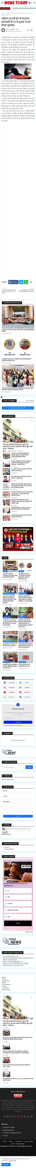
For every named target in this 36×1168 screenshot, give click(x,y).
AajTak (4, 982)
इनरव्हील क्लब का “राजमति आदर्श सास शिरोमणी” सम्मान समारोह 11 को (17, 359)
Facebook (14, 282)
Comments (9, 849)
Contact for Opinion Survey (12, 1133)
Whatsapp (26, 282)
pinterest (27, 692)
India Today (5, 981)
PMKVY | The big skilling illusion (12, 962)
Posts (7, 847)
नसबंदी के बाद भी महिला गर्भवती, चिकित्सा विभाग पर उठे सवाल (10, 666)
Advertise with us (8, 1130)
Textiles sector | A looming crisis (13, 965)
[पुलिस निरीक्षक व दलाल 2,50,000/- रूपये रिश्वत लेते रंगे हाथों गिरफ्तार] (6, 510)
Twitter (21, 282)
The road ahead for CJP (10, 956)
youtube (11, 692)
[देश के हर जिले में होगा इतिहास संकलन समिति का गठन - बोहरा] (6, 1060)
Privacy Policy (29, 1141)
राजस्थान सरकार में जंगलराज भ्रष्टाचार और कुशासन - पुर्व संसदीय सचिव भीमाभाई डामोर (22, 493)
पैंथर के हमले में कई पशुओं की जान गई (24, 665)
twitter (27, 682)
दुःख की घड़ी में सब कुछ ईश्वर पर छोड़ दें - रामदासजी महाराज (22, 516)
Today (4, 979)
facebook (11, 682)
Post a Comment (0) (18, 408)
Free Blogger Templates (17, 1148)
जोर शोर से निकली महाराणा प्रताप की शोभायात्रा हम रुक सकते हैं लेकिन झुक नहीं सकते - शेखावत (17, 447)
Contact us (18, 1141)
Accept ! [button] (6, 1164)
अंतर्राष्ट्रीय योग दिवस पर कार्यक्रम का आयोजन (10, 644)
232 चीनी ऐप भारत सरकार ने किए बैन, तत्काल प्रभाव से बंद (21, 470)
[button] (34, 3)
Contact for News (9, 1127)
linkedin (27, 687)
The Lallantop (6, 984)
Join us (5, 1135)
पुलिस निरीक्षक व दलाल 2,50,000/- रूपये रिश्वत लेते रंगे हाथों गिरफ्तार (21, 508)
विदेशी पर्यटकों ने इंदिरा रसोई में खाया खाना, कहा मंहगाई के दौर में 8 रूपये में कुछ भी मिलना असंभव (21, 485)
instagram (11, 687)
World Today (6, 990)
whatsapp (11, 697)
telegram (27, 697)
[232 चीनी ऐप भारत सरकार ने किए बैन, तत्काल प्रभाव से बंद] (6, 471)
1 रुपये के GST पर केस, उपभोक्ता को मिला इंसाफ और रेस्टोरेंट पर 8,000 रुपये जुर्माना (10, 622)
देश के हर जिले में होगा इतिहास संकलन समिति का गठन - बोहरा (16, 1066)
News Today (16, 1146)
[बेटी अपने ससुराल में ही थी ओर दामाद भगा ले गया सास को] (6, 479)
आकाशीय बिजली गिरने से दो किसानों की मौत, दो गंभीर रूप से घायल (25, 645)
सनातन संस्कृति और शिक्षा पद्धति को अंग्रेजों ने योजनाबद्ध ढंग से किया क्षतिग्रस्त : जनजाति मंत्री (21, 462)
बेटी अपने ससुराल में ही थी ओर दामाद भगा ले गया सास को (21, 477)
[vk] (1, 397)
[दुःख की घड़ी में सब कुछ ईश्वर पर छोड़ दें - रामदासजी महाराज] (6, 517)
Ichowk (4, 986)
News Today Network (18, 1144)
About (11, 1141)
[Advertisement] (18, 200)
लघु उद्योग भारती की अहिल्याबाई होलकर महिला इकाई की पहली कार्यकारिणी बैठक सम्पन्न (17, 389)
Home (3, 13)
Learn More (12, 1160)
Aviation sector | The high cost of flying (15, 963)
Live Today (5, 988)
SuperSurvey (29, 932)
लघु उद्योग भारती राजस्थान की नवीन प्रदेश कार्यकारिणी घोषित (18, 330)
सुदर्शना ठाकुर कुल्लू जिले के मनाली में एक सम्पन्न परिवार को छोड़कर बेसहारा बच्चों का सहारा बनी (25, 623)
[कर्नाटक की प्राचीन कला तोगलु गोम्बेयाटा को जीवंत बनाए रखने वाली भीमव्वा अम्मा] (6, 502)
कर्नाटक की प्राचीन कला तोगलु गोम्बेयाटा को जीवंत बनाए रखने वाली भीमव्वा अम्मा (21, 501)
